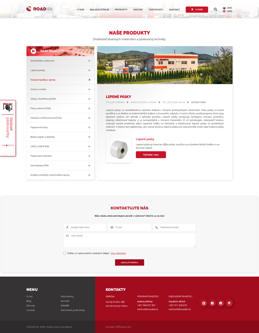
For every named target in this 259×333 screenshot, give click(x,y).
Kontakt (174, 9)
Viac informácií (118, 253)
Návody (138, 9)
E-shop (199, 9)
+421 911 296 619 (178, 305)
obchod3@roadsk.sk (180, 309)
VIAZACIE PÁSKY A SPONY (144, 102)
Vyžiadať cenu (151, 154)
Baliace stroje (99, 9)
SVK (229, 8)
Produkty (121, 9)
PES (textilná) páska (173, 102)
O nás (80, 9)
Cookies (30, 310)
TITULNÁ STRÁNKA (115, 102)
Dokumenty (67, 296)
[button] (2, 145)
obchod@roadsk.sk (147, 309)
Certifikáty (156, 9)
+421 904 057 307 (146, 305)
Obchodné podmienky (73, 310)
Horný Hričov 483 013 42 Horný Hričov (117, 303)
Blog (28, 301)
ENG (229, 11)
